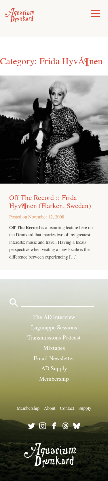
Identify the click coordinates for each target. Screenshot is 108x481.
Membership (54, 378)
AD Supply (54, 368)
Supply (84, 408)
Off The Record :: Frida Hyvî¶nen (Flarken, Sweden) (50, 201)
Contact (67, 408)
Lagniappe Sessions (54, 327)
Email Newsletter (54, 358)
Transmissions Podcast (54, 337)
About (49, 408)
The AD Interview (54, 317)
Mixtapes (54, 348)
